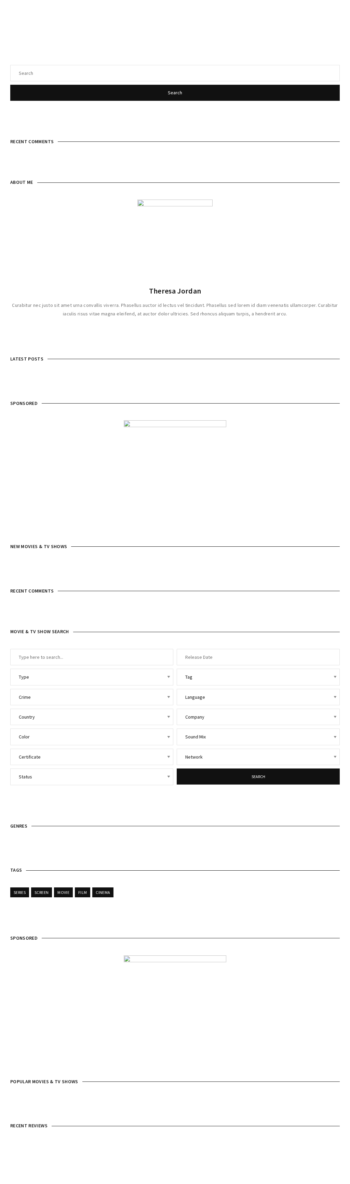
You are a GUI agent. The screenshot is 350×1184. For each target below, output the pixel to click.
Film (82, 892)
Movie (63, 892)
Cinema (103, 892)
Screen (42, 892)
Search (175, 93)
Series (20, 892)
